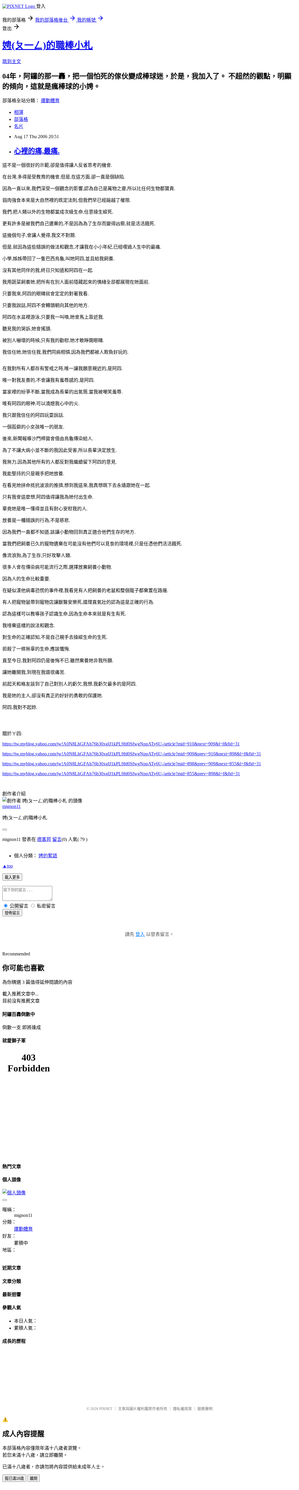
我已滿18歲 (14, 1478)
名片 (18, 126)
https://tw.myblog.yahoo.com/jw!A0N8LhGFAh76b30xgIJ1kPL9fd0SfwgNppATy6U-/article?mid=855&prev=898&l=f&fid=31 (121, 773)
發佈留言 (12, 913)
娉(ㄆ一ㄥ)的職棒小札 (47, 45)
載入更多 (12, 877)
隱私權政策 (182, 1408)
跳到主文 (11, 61)
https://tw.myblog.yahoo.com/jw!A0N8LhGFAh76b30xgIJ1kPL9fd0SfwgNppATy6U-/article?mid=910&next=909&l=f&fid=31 (121, 743)
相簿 (18, 112)
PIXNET (105, 1408)
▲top (7, 865)
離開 (33, 1478)
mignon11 (11, 806)
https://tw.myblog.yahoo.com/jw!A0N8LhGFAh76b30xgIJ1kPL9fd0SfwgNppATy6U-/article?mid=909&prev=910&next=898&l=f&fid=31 (131, 753)
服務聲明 (205, 1408)
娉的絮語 (48, 855)
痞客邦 (44, 839)
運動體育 (50, 100)
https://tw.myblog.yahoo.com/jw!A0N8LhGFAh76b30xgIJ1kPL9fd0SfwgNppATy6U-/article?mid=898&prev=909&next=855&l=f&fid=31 (131, 763)
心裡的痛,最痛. (37, 151)
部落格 (21, 119)
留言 (57, 839)
